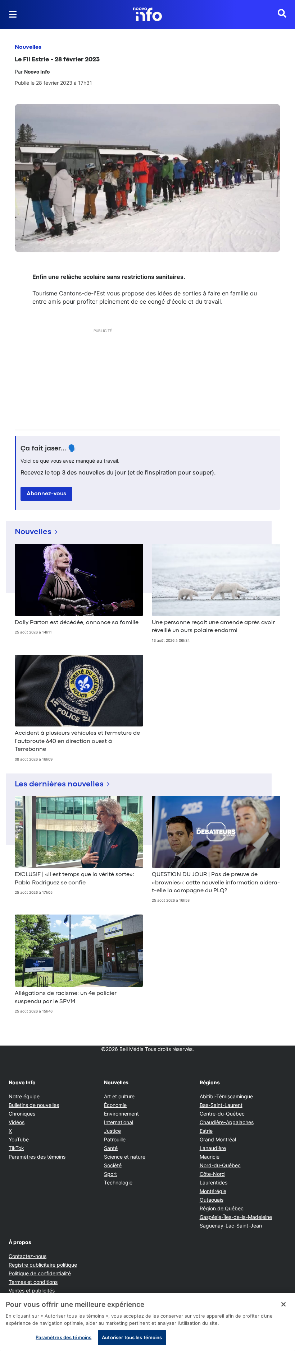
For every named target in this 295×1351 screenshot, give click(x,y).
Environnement (121, 1114)
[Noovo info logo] (147, 14)
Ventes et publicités (32, 1290)
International (118, 1122)
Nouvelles (28, 47)
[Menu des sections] (13, 14)
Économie (115, 1105)
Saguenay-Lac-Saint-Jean (231, 1226)
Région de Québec (222, 1208)
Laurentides (213, 1182)
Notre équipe (24, 1096)
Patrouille (115, 1139)
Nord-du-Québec (220, 1165)
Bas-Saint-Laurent (221, 1105)
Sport (110, 1174)
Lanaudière (213, 1148)
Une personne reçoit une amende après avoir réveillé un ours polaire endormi (213, 626)
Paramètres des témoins (37, 1157)
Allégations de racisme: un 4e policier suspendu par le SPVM (66, 997)
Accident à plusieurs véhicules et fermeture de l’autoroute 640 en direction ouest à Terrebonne (77, 741)
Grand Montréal (218, 1139)
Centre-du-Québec (222, 1114)
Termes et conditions (33, 1282)
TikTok (16, 1148)
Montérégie (213, 1191)
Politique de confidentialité (40, 1273)
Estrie (206, 1131)
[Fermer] (283, 1304)
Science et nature (124, 1157)
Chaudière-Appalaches (227, 1122)
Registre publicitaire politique (43, 1265)
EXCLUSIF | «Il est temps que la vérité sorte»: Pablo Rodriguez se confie (74, 878)
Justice (112, 1131)
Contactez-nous (27, 1256)
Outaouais (211, 1200)
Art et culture (119, 1096)
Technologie (118, 1182)
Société (113, 1165)
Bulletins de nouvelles (34, 1105)
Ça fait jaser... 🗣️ (49, 449)
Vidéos (16, 1122)
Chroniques (22, 1114)
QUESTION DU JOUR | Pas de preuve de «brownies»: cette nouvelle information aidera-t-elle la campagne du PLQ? (216, 882)
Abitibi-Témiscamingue (226, 1096)
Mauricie (209, 1157)
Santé (111, 1148)
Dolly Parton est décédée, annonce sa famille (77, 622)
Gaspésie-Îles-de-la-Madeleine (236, 1217)
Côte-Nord (212, 1174)
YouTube (19, 1139)
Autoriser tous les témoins (132, 1337)
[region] (147, 1322)
